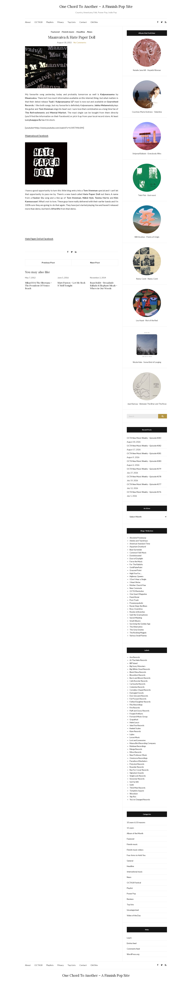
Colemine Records (137, 687)
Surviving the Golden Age (140, 624)
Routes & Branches (137, 612)
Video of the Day (134, 915)
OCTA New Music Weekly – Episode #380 (144, 461)
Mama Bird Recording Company (143, 743)
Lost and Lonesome (137, 740)
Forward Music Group (139, 716)
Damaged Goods (137, 693)
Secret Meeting (136, 618)
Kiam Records (135, 731)
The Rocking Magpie (138, 633)
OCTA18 (38, 22)
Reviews (130, 899)
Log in (129, 938)
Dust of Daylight (136, 558)
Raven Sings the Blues (138, 606)
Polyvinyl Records (137, 764)
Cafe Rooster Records (139, 681)
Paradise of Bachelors (138, 761)
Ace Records (135, 657)
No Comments (80, 42)
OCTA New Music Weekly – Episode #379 (144, 469)
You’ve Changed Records (140, 799)
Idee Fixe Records (137, 725)
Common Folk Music (138, 553)
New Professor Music (138, 755)
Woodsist (134, 794)
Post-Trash (134, 600)
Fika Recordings (136, 705)
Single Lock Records (138, 776)
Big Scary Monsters (137, 666)
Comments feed (133, 949)
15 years (130, 828)
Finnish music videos (135, 850)
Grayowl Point (135, 570)
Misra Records (135, 752)
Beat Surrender (136, 550)
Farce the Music (136, 561)
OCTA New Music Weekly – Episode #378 (144, 476)
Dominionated (135, 555)
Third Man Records (137, 788)
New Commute (136, 588)
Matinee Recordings (138, 746)
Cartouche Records (137, 684)
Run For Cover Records (139, 770)
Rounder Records (137, 767)
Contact (83, 22)
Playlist (130, 888)
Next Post (95, 262)
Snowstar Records (137, 779)
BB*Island (133, 663)
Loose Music (135, 737)
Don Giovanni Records (139, 696)
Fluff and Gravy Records (139, 711)
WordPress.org (133, 954)
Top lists (130, 904)
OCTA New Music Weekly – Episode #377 (144, 484)
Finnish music (68, 32)
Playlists (50, 22)
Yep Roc (133, 796)
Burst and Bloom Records (140, 678)
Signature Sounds (137, 773)
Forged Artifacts (136, 714)
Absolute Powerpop (138, 538)
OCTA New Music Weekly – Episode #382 (144, 446)
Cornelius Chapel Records (140, 690)
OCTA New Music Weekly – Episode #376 (144, 492)
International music (134, 872)
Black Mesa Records (138, 672)
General (130, 861)
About (28, 22)
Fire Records (135, 707)
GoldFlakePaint (136, 567)
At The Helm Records (138, 660)
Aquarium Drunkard (138, 546)
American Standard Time (140, 544)
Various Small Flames (138, 635)
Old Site (94, 22)
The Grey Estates (137, 630)
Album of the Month (135, 833)
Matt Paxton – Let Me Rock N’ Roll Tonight (71, 284)
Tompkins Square (137, 791)
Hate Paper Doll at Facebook (39, 238)
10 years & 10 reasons (136, 822)
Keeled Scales (135, 728)
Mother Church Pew (138, 585)
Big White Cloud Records (140, 669)
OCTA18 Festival (134, 883)
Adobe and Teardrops (139, 541)
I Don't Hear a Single (138, 579)
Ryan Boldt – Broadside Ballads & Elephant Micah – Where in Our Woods (103, 285)
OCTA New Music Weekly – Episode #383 (144, 438)
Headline (80, 32)
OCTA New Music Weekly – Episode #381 (144, 453)
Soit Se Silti (134, 782)
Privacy (60, 22)
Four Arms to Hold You (136, 855)
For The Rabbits (136, 564)
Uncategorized (133, 910)
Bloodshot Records (137, 675)
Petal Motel (134, 597)
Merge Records (136, 749)
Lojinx (132, 734)
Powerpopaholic (136, 603)
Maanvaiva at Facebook (36, 135)
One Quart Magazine (138, 594)
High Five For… (136, 573)
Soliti (132, 785)
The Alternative (136, 627)
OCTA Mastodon (137, 591)
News (89, 32)
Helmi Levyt (134, 722)
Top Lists (71, 22)
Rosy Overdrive (136, 609)
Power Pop (131, 893)
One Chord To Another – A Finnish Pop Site (96, 6)
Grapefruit (134, 719)
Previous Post (48, 262)
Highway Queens (136, 576)
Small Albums (135, 621)
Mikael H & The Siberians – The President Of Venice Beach (38, 285)
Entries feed (131, 943)
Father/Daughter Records (140, 702)
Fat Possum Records (138, 699)
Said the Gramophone (139, 615)
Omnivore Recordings (138, 758)
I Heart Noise (135, 582)
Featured (55, 32)
